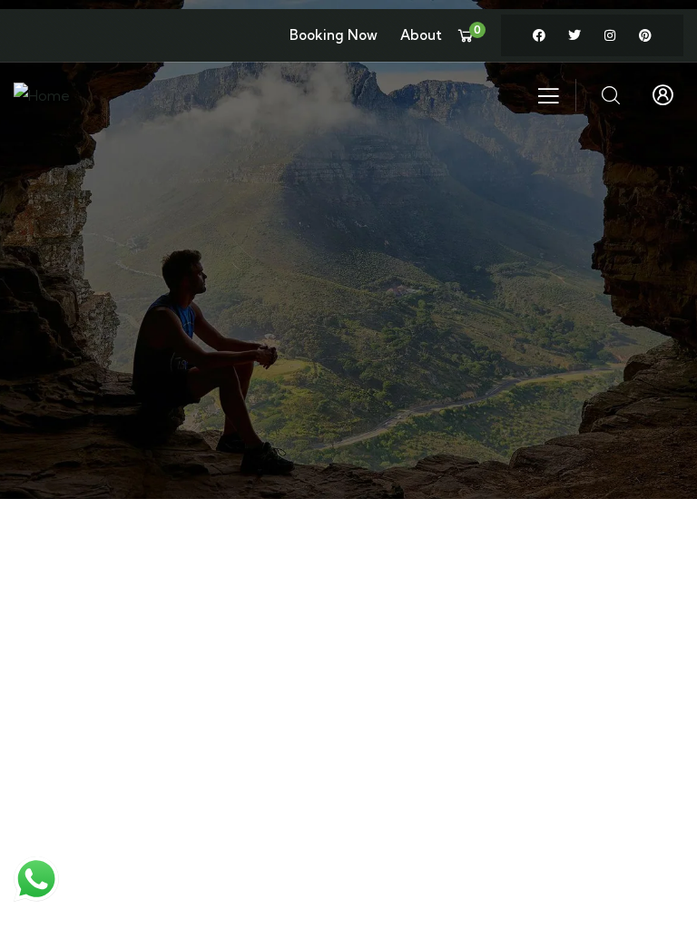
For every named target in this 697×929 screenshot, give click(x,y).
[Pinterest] (645, 35)
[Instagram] (610, 35)
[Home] (42, 96)
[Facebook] (539, 35)
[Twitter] (574, 35)
